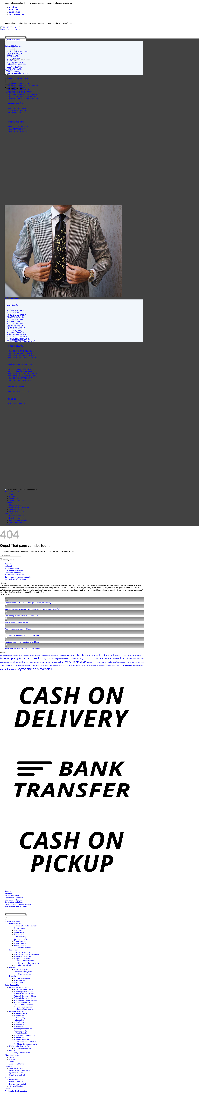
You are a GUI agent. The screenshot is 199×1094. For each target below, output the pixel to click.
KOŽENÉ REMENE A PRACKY (20, 364)
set (97, 666)
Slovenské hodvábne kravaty (25, 926)
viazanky (5, 669)
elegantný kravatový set (123, 655)
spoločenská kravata (104, 665)
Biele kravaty (19, 932)
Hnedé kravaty (20, 945)
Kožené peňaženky (21, 1029)
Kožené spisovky (20, 1031)
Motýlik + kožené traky (23, 961)
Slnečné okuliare (15, 505)
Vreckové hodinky (16, 522)
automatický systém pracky (55, 655)
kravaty (124, 658)
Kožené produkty (12, 298)
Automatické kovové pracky (25, 998)
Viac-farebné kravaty (22, 948)
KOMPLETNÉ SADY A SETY (19, 78)
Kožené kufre (19, 1037)
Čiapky (12, 496)
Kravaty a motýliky (12, 39)
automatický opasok (41, 655)
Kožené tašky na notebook (24, 1035)
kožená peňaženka (58, 659)
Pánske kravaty (15, 924)
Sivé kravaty (19, 930)
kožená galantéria (45, 659)
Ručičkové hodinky (16, 516)
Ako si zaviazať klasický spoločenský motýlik (22, 649)
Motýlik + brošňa (21, 956)
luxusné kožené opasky (7, 662)
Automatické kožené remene (25, 1000)
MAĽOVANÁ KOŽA (16, 387)
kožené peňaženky (71, 659)
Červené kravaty (20, 939)
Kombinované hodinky (18, 520)
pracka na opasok (37, 666)
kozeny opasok (29, 658)
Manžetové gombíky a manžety (17, 622)
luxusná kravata (136, 659)
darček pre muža (90, 655)
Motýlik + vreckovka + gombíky (26, 963)
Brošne (16, 983)
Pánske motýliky (15, 967)
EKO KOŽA (12, 399)
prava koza (76, 666)
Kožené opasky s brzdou (23, 992)
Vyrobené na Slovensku (35, 669)
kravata (100, 658)
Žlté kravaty (18, 935)
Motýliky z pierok (21, 974)
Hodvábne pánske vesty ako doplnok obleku (22, 616)
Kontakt (8, 524)
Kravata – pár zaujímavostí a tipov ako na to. (22, 635)
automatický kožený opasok (25, 655)
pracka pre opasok (51, 666)
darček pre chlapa (72, 655)
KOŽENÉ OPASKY (15, 346)
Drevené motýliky (21, 972)
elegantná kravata (106, 655)
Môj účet (8, 566)
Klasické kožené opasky (23, 989)
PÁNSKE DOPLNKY (16, 122)
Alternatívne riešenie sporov (16, 579)
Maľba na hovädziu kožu (19, 1046)
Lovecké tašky (19, 1018)
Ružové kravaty (20, 937)
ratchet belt (92, 665)
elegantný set (137, 655)
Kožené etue (19, 1016)
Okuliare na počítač (17, 511)
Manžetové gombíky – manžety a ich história (22, 642)
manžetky (90, 662)
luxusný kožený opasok (37, 662)
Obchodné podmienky (13, 573)
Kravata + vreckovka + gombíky (26, 954)
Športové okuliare (16, 509)
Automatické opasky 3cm (24, 994)
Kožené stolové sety (22, 1040)
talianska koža (116, 666)
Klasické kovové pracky (23, 1007)
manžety (116, 662)
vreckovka (13, 669)
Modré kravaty (20, 943)
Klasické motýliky (21, 969)
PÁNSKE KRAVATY (14, 46)
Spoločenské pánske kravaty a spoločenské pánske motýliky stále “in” (32, 609)
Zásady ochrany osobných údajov (18, 577)
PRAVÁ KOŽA (12, 305)
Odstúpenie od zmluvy (14, 570)
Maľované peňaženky (22, 1048)
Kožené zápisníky (21, 1033)
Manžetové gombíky (22, 978)
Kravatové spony (20, 980)
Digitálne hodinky (16, 518)
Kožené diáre (19, 1020)
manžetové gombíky (103, 662)
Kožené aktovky (20, 1022)
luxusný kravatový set (54, 662)
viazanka (127, 665)
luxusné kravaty (21, 662)
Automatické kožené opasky (8, 655)
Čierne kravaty (20, 928)
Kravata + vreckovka (22, 952)
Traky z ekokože (20, 1053)
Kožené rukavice (20, 1013)
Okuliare (8, 502)
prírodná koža (84, 665)
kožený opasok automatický (87, 659)
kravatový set (112, 658)
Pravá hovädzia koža (17, 1011)
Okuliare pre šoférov (17, 507)
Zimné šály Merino (16, 500)
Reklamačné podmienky (14, 575)
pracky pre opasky (65, 666)
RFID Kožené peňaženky (23, 1042)
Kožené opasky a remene (19, 987)
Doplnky (12, 976)
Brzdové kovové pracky (23, 1002)
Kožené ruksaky (20, 1026)
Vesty (11, 494)
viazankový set (138, 666)
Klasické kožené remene (23, 1009)
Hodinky (8, 513)
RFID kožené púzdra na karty (25, 1044)
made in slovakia (75, 662)
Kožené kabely (19, 1024)
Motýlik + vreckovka (22, 959)
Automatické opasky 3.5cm (25, 996)
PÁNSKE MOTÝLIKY (16, 103)
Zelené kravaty (20, 941)
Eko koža (12, 1050)
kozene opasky (9, 658)
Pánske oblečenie (12, 492)
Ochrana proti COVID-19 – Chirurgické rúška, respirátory (28, 603)
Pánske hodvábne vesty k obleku (18, 629)
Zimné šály (13, 498)
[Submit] (5, 42)
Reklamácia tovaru (12, 568)
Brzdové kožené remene (23, 1005)
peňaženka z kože (25, 666)
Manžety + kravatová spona (25, 965)
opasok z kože (12, 666)
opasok (123, 662)
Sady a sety (13, 950)
